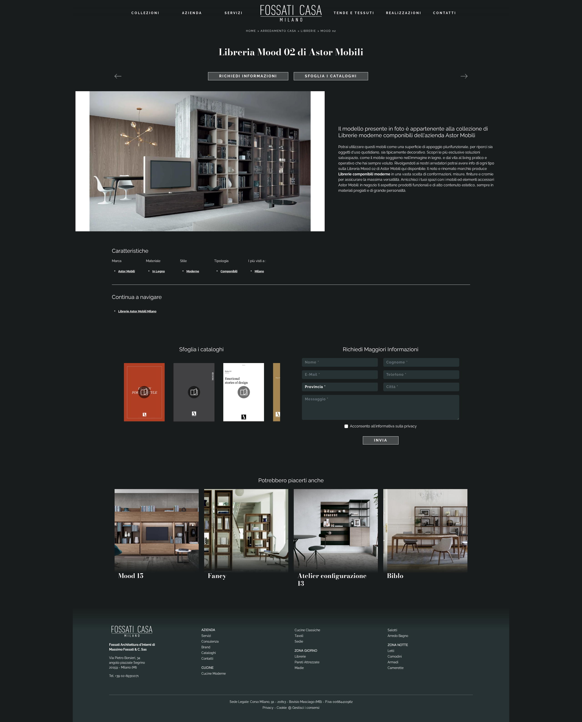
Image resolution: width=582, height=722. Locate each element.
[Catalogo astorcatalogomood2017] (194, 392)
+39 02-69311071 (127, 676)
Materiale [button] (153, 261)
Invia (380, 440)
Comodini (395, 656)
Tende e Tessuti (354, 13)
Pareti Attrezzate (307, 662)
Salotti (392, 630)
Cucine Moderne (213, 673)
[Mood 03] (464, 76)
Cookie (282, 707)
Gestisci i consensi (305, 707)
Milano (259, 271)
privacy (410, 426)
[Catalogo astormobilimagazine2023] (144, 392)
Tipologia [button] (221, 261)
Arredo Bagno (398, 636)
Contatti (444, 13)
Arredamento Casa (278, 31)
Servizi (234, 13)
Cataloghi (208, 653)
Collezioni (145, 13)
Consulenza (210, 641)
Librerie (308, 31)
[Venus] (118, 76)
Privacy (268, 707)
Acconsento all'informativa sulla (383, 426)
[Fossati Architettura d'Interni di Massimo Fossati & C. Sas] (291, 13)
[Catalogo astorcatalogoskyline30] (243, 392)
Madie (299, 668)
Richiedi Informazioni (248, 76)
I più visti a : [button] (257, 261)
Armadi (393, 662)
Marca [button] (116, 261)
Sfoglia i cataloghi (331, 76)
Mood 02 (328, 31)
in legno (158, 271)
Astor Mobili (126, 271)
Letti (391, 651)
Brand (205, 647)
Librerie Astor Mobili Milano (137, 311)
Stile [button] (183, 261)
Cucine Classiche (307, 630)
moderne (192, 271)
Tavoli (299, 636)
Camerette (396, 668)
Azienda (192, 13)
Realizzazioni (403, 13)
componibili (229, 271)
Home (251, 31)
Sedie (299, 641)
